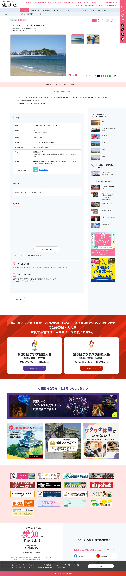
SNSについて (113, 550)
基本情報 (49, 84)
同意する (100, 566)
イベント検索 (19, 14)
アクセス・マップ (62, 84)
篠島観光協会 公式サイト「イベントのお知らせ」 (29, 192)
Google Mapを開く (46, 249)
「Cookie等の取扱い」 (48, 567)
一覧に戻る (19, 299)
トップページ (7, 14)
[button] (11, 55)
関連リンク (75, 84)
